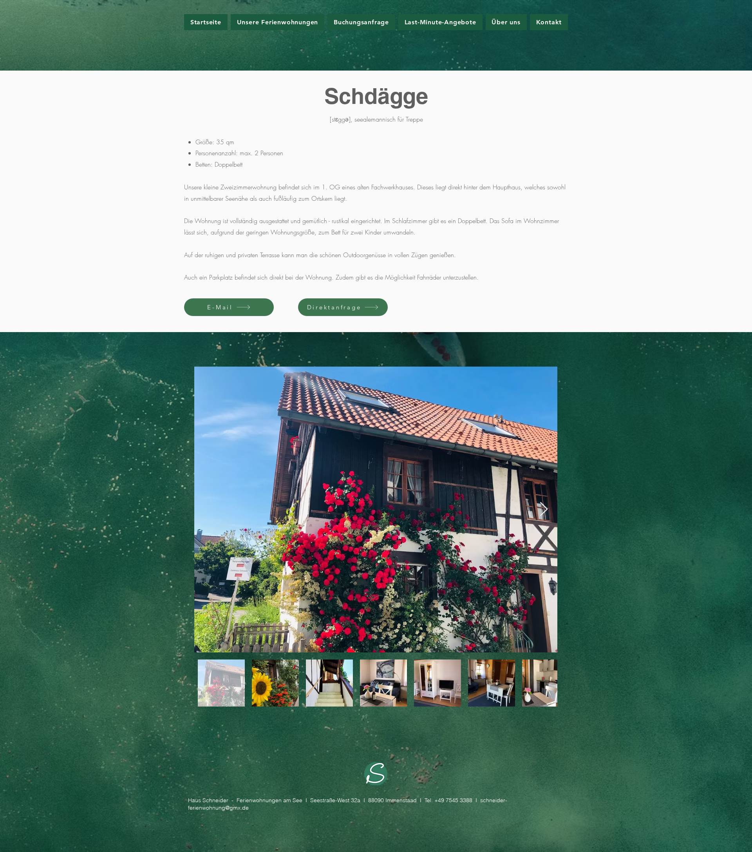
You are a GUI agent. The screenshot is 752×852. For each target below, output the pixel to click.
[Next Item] (543, 509)
